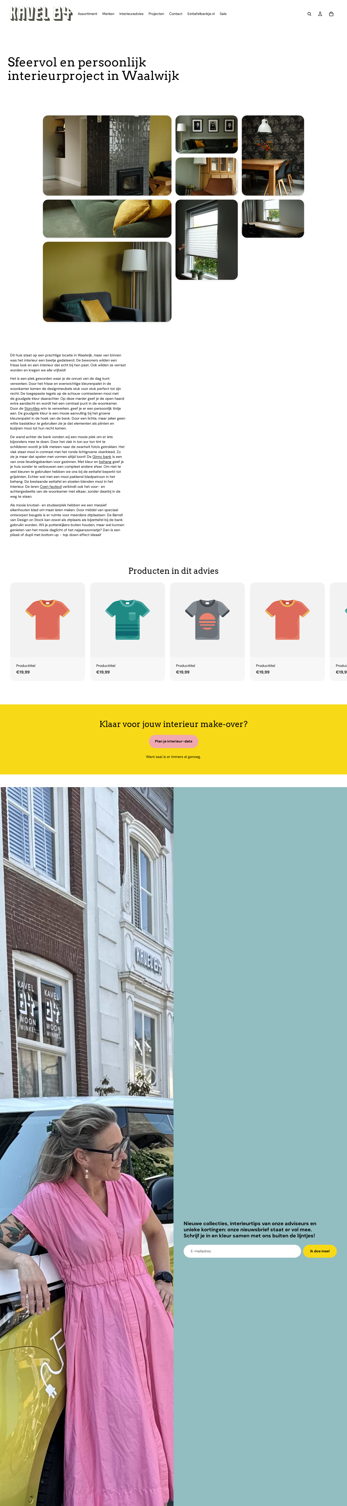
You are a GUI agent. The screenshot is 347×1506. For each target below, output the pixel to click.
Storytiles (32, 408)
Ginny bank (101, 456)
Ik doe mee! (320, 1251)
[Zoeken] (309, 14)
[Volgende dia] (331, 631)
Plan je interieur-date (173, 741)
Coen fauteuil (51, 486)
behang (105, 461)
